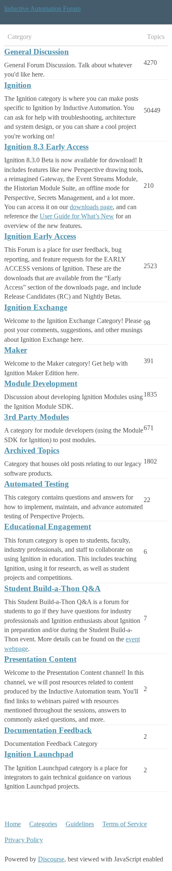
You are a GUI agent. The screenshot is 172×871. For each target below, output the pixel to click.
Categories (43, 823)
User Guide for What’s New (77, 216)
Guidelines (80, 823)
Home (13, 823)
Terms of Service (124, 823)
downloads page (91, 206)
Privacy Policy (24, 839)
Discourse (51, 859)
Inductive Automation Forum (42, 8)
